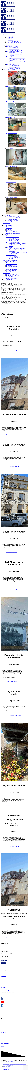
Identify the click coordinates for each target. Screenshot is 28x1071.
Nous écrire (3, 963)
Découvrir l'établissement (15, 350)
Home (2, 317)
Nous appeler (4, 960)
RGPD (2, 1046)
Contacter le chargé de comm (7, 1022)
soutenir (5, 976)
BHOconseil (10, 1061)
